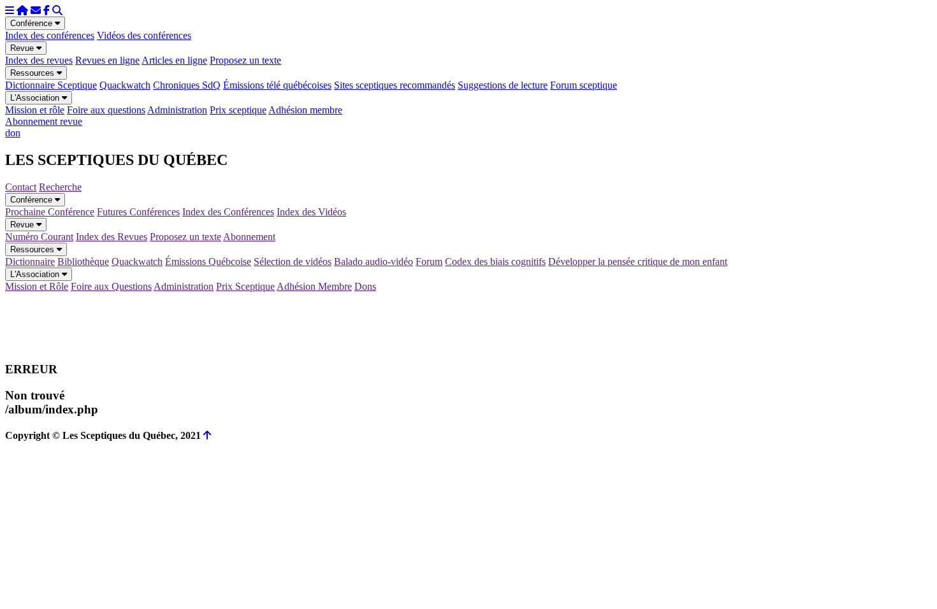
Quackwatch (124, 85)
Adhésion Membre (314, 286)
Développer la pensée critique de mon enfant (637, 261)
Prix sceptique (238, 109)
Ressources (33, 73)
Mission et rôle (34, 109)
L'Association (36, 98)
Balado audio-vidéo (373, 261)
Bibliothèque (83, 261)
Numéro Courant (39, 236)
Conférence (32, 23)
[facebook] (46, 10)
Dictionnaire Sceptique (51, 85)
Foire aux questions (106, 109)
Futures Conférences (138, 211)
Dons (365, 286)
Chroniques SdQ (187, 85)
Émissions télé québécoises (277, 85)
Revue (23, 48)
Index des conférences (49, 35)
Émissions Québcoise (208, 261)
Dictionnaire (30, 261)
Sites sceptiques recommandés (394, 85)
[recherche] (57, 10)
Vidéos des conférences (144, 35)
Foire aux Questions (111, 286)
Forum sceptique (583, 85)
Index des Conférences (228, 211)
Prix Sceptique (245, 286)
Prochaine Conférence (49, 211)
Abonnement (249, 236)
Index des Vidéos (311, 211)
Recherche (60, 187)
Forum (429, 261)
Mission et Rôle (36, 286)
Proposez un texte (245, 60)
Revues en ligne (107, 60)
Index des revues (39, 60)
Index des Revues (111, 236)
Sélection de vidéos (292, 261)
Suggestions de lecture (503, 85)
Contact (20, 187)
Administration (177, 109)
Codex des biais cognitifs (495, 261)
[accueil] (22, 10)
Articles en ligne (174, 60)
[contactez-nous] (36, 10)
